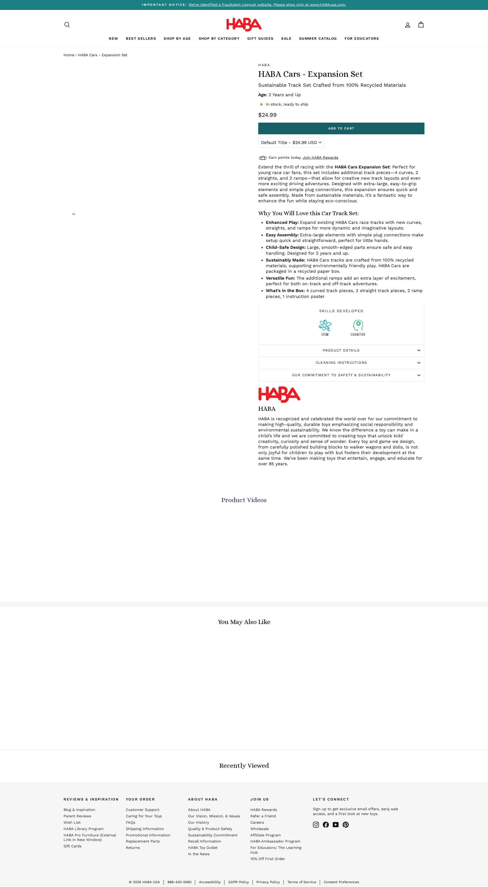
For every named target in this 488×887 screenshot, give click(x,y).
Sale (286, 38)
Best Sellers (141, 38)
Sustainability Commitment (212, 835)
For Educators (362, 38)
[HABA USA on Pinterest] (346, 825)
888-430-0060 (179, 882)
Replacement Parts (143, 841)
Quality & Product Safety (210, 829)
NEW (113, 38)
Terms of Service (301, 882)
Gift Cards (73, 846)
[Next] (74, 212)
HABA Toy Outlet (203, 848)
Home (69, 55)
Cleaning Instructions (341, 362)
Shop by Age (177, 38)
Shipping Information (145, 829)
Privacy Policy (268, 882)
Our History (198, 822)
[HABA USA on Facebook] (326, 825)
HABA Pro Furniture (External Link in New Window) (90, 837)
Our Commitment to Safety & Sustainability (341, 375)
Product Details (341, 350)
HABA (264, 65)
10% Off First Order (267, 859)
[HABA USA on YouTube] (336, 825)
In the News (199, 854)
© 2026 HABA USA (144, 882)
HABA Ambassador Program (275, 841)
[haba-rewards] (398, 24)
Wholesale (259, 829)
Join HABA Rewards (320, 157)
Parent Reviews (77, 816)
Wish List (72, 822)
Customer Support (142, 810)
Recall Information (204, 841)
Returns (133, 848)
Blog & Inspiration (79, 810)
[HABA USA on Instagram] (316, 825)
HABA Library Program (84, 829)
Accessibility (210, 882)
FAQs (130, 822)
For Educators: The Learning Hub (275, 850)
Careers (257, 822)
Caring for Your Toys (144, 816)
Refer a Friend (263, 816)
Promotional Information (148, 835)
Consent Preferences (341, 882)
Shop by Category (219, 38)
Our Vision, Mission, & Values (214, 816)
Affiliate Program (265, 835)
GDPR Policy (238, 882)
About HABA (199, 810)
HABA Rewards (263, 810)
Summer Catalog (318, 38)
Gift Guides (260, 38)
